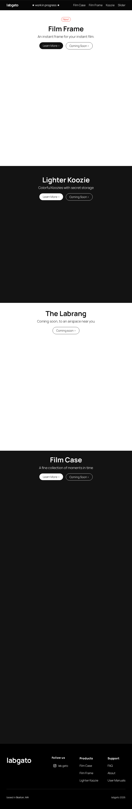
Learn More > (51, 46)
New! (66, 19)
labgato (12, 5)
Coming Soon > (79, 46)
